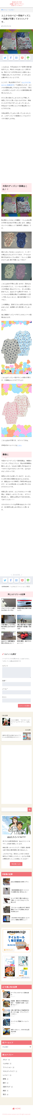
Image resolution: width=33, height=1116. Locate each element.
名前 (4, 680)
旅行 (5, 1083)
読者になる (17, 864)
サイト (4, 697)
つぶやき (13, 586)
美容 (5, 1090)
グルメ (6, 1059)
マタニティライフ (10, 1071)
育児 (28, 586)
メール (5, 689)
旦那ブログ (8, 1087)
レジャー (7, 1075)
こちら (19, 445)
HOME (18, 1108)
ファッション (21, 586)
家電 (5, 1079)
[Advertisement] (16, 138)
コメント (5, 665)
